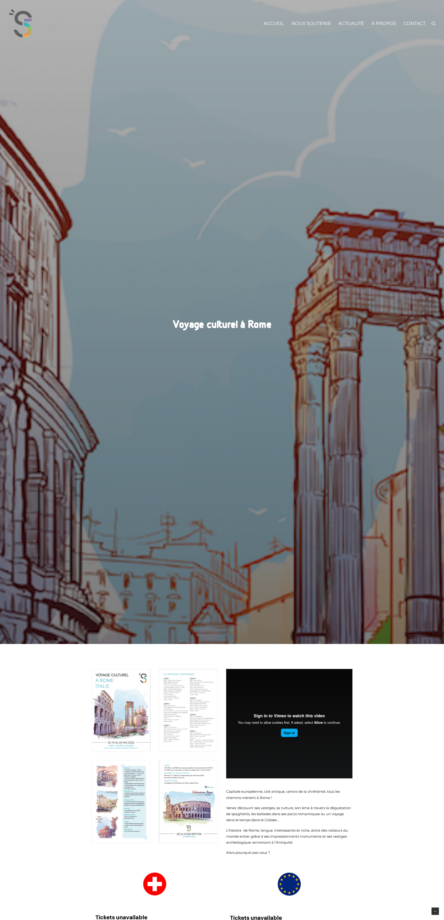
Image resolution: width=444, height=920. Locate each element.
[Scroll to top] (435, 911)
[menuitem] (273, 23)
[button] (434, 23)
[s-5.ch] (20, 23)
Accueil (274, 23)
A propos (383, 23)
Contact (415, 23)
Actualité (351, 23)
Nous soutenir (311, 23)
